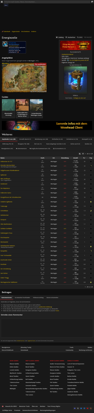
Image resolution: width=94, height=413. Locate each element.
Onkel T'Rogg (5, 278)
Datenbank (7, 31)
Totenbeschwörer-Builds (75, 382)
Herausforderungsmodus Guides (36, 388)
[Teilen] (92, 2)
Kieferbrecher (5, 215)
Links (80, 37)
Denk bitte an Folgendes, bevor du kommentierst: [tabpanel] (30, 321)
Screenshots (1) (75, 65)
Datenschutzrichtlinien (30, 410)
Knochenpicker (5, 237)
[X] (78, 408)
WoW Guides (14, 361)
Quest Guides (30, 376)
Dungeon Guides (31, 370)
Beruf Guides (14, 376)
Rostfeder (3, 264)
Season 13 (70, 367)
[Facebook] (84, 408)
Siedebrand (4, 184)
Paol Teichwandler (6, 255)
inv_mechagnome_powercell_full (78, 60)
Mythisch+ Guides (16, 373)
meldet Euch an (20, 340)
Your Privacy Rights (53, 406)
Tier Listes (70, 373)
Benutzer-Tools (24, 406)
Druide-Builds (71, 379)
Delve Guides (14, 367)
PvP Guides (53, 382)
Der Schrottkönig (6, 269)
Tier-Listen (29, 395)
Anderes (33, 31)
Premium (17, 410)
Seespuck (3, 219)
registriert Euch (31, 340)
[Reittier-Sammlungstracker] (47, 125)
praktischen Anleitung (45, 307)
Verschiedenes (25, 31)
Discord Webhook (7, 350)
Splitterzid (3, 175)
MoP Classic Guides (32, 361)
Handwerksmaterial (67, 54)
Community (69, 350)
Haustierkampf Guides (33, 382)
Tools (71, 347)
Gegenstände (16, 31)
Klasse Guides (14, 364)
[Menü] (2, 2)
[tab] (8, 139)
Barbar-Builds (71, 376)
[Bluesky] (81, 408)
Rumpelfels (4, 251)
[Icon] (5, 44)
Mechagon (31, 61)
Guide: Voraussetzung (57, 364)
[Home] (3, 407)
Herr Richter (4, 273)
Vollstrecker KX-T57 (6, 161)
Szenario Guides (31, 385)
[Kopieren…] (79, 153)
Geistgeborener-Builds (74, 395)
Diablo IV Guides (73, 361)
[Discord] (74, 408)
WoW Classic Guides (57, 361)
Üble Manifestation (6, 224)
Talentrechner (14, 382)
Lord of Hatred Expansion (75, 364)
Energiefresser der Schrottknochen (11, 197)
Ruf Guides (29, 379)
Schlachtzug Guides (16, 379)
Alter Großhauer (5, 178)
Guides (90, 347)
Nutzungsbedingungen (47, 410)
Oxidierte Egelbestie (6, 202)
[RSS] (90, 408)
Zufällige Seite (7, 410)
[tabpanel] (47, 220)
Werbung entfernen (85, 350)
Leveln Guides (14, 370)
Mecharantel (4, 242)
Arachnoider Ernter (6, 260)
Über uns (35, 406)
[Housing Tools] (26, 347)
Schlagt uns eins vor (79, 98)
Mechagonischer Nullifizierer (9, 282)
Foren (57, 311)
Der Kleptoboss (5, 188)
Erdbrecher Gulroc (6, 193)
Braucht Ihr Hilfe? (11, 406)
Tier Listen (13, 385)
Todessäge (4, 206)
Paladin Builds (72, 385)
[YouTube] (87, 408)
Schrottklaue (4, 211)
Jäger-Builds (71, 388)
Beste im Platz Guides (57, 367)
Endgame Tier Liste (73, 370)
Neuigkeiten (6, 347)
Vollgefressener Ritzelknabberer (10, 170)
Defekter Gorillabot (6, 228)
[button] (4, 83)
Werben (42, 406)
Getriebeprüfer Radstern (8, 246)
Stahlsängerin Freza (6, 233)
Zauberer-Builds (72, 392)
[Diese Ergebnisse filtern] (83, 153)
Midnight (13, 388)
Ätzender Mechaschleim (8, 165)
